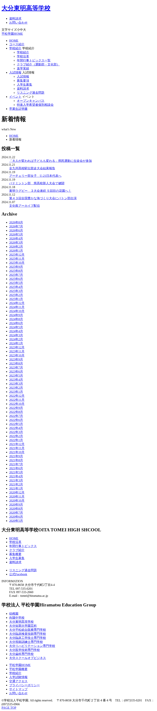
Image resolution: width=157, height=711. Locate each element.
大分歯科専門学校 (21, 654)
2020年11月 (17, 496)
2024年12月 (17, 303)
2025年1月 (16, 299)
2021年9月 (16, 456)
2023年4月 (16, 379)
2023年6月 (16, 371)
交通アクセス (18, 681)
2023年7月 (16, 367)
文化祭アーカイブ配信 (24, 205)
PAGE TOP (9, 707)
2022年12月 (17, 395)
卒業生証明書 (18, 108)
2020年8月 (16, 508)
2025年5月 (16, 282)
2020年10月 (17, 500)
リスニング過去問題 (30, 92)
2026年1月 (16, 250)
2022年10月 (17, 403)
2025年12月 (17, 254)
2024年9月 (16, 315)
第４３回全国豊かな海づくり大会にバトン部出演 (43, 198)
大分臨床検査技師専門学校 (27, 633)
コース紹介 (17, 44)
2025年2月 (16, 295)
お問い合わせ (18, 22)
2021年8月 (16, 460)
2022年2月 (16, 436)
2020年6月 (16, 516)
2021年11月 (17, 448)
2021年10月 (17, 452)
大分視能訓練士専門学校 (26, 641)
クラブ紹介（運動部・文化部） (38, 64)
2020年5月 (16, 520)
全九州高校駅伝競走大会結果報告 (32, 168)
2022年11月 (17, 399)
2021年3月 (16, 480)
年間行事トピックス (23, 546)
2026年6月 (16, 230)
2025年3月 (16, 291)
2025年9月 (16, 266)
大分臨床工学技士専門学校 (27, 637)
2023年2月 (16, 387)
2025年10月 (17, 262)
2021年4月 (16, 476)
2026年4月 (16, 238)
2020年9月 (16, 504)
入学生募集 (24, 84)
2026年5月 (16, 234)
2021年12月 (17, 444)
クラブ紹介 (17, 550)
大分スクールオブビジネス (27, 658)
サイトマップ (18, 689)
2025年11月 (17, 258)
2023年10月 (17, 355)
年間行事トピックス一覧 (34, 60)
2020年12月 (17, 492)
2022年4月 (16, 428)
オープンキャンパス (30, 100)
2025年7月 (16, 274)
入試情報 (15, 72)
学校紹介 (15, 48)
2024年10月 (17, 311)
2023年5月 (16, 375)
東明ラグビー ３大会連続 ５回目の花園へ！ (40, 190)
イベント (15, 96)
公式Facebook (18, 574)
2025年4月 (16, 287)
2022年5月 (16, 424)
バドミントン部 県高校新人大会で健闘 (36, 183)
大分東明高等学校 (26, 8)
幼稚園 (13, 613)
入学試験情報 (18, 677)
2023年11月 (17, 351)
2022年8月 (16, 411)
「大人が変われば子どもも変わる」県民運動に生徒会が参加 (50, 160)
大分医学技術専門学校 (24, 649)
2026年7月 (16, 226)
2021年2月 (16, 484)
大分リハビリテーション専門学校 (32, 645)
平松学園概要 (18, 669)
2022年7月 (16, 416)
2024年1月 (16, 343)
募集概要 (15, 554)
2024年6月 (16, 323)
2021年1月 (16, 488)
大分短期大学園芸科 (23, 625)
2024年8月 (16, 319)
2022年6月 (16, 420)
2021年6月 (16, 468)
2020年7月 (16, 512)
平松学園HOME (12, 33)
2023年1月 (16, 391)
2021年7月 (16, 464)
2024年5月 (16, 327)
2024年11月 (17, 307)
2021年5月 (16, 472)
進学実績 (23, 68)
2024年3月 (16, 335)
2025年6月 (16, 278)
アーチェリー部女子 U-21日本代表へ (35, 175)
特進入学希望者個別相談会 (35, 104)
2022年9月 (16, 407)
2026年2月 (16, 246)
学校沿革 (23, 56)
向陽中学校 (17, 617)
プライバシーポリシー (24, 685)
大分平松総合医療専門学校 (27, 629)
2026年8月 (16, 222)
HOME (13, 40)
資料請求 (15, 18)
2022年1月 (16, 440)
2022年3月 (16, 432)
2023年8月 (16, 363)
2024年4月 (16, 331)
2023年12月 (17, 347)
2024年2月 (16, 339)
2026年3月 (16, 242)
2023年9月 (16, 359)
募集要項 (23, 80)
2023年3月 (16, 383)
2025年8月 (16, 270)
